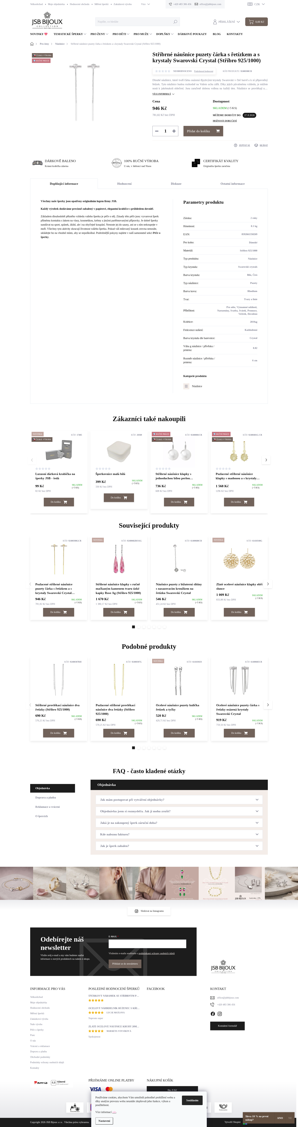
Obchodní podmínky (40, 1057)
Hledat (175, 21)
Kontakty (34, 1068)
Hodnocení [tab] (124, 183)
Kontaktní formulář (227, 1026)
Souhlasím (192, 1100)
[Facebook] (212, 1013)
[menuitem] (40, 34)
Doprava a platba (38, 1051)
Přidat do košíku (198, 131)
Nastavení (104, 1120)
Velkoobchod (36, 4)
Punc (32, 1035)
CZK (257, 4)
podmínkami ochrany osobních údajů (157, 953)
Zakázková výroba (123, 4)
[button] (266, 460)
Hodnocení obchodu (79, 4)
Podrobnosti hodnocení (203, 71)
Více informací (161, 94)
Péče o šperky (37, 1030)
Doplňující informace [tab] (64, 183)
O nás (33, 1040)
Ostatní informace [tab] (233, 183)
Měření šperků (101, 4)
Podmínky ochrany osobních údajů (47, 1062)
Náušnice (197, 386)
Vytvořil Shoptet (233, 1122)
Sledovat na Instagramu (152, 911)
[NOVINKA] (119, 559)
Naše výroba (36, 1024)
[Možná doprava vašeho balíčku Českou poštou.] (223, 1107)
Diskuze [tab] (176, 183)
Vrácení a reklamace (40, 1046)
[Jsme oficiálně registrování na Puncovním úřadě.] (75, 1107)
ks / (172, 1090)
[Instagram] (219, 1013)
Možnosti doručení (225, 121)
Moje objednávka (56, 4)
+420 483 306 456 (226, 1004)
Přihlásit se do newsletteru (125, 963)
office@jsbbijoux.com (228, 997)
